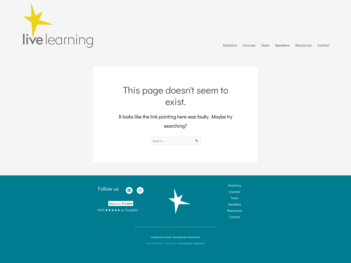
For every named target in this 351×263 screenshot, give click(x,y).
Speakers (282, 45)
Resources (303, 45)
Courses (249, 45)
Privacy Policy (170, 243)
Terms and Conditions (154, 243)
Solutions (230, 45)
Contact (323, 45)
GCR (203, 243)
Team (265, 45)
